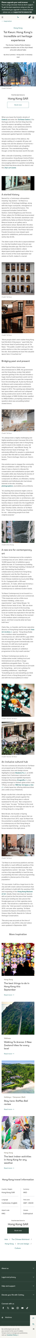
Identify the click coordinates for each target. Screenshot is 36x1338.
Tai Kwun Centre (24, 119)
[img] (33, 2)
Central (4, 119)
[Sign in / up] (33, 17)
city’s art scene (10, 168)
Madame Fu (19, 773)
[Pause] (3, 188)
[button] (33, 1329)
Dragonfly (21, 780)
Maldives (8, 1317)
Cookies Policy (12, 1335)
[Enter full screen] (33, 188)
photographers (7, 486)
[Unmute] (5, 188)
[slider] (6, 186)
